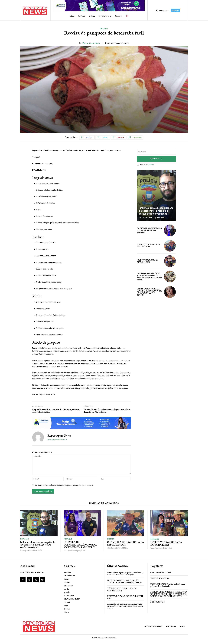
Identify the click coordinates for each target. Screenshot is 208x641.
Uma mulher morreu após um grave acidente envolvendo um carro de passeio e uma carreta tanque (149, 276)
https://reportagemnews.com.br (57, 439)
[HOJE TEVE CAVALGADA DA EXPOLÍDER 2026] (170, 261)
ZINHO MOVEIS (157, 602)
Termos (151, 164)
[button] (127, 16)
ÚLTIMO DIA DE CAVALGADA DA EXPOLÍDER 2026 (148, 246)
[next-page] (171, 174)
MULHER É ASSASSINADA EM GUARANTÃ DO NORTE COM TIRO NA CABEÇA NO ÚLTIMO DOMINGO (149, 292)
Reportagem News (91, 43)
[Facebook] (23, 579)
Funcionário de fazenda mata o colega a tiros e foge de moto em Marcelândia (107, 410)
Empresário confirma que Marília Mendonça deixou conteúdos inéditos (55, 410)
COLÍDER (110, 539)
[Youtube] (42, 579)
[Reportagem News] (38, 437)
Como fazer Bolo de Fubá (160, 572)
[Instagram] (29, 579)
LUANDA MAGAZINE (159, 578)
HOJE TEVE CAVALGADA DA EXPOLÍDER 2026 (147, 261)
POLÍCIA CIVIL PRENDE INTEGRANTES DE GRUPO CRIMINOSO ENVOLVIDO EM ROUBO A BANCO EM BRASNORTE (168, 594)
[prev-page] (167, 174)
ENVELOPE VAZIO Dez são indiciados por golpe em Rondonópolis (167, 585)
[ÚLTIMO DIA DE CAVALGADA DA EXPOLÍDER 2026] (170, 246)
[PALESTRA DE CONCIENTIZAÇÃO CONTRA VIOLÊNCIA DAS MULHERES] (170, 230)
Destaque (24, 539)
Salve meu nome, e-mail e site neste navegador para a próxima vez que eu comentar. (64, 485)
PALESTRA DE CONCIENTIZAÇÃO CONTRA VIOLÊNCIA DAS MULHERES (149, 230)
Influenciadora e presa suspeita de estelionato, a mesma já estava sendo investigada (156, 210)
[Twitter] (36, 579)
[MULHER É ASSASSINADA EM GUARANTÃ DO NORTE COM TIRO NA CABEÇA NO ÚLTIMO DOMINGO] (170, 292)
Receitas (104, 29)
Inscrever (154, 159)
